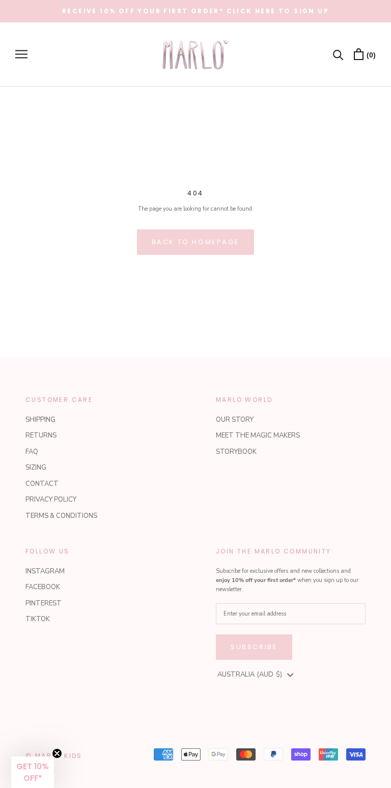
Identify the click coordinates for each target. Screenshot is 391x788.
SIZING (35, 467)
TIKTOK (37, 619)
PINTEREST (43, 603)
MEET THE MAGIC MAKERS (258, 435)
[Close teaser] (57, 753)
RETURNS (41, 435)
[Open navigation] (21, 54)
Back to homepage (196, 242)
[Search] (338, 54)
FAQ (31, 451)
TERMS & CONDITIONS (61, 515)
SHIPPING (40, 419)
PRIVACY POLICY (50, 499)
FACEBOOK (42, 587)
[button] (32, 772)
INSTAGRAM (45, 571)
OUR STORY (235, 419)
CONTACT (42, 483)
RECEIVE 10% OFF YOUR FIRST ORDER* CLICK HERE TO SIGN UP (195, 11)
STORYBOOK (236, 451)
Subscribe (254, 647)
